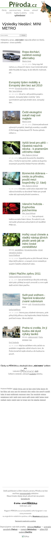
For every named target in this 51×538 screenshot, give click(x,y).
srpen (28, 394)
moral (46, 397)
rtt (5, 394)
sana (12, 391)
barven (43, 389)
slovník (8, 13)
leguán (25, 400)
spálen (33, 391)
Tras (32, 394)
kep (2, 391)
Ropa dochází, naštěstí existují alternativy (31, 55)
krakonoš (43, 400)
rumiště (47, 391)
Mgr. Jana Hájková (15, 91)
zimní (34, 389)
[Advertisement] (24, 444)
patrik (15, 397)
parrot (24, 397)
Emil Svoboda (14, 342)
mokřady (3, 400)
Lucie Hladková (14, 255)
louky (18, 400)
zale (9, 391)
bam (30, 389)
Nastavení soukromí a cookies (25, 521)
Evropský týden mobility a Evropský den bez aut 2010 (25, 84)
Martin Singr (26, 61)
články (4, 10)
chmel (40, 250)
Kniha (38, 389)
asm (24, 389)
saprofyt (41, 391)
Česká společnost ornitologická (20, 277)
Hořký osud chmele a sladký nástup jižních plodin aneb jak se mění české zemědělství (35, 240)
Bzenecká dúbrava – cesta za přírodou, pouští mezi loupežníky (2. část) (34, 178)
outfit (28, 397)
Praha (41, 337)
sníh (29, 304)
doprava (31, 88)
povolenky (37, 394)
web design (40, 516)
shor (37, 391)
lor (21, 400)
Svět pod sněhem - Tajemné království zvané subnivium (33, 298)
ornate (32, 397)
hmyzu (20, 389)
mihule (15, 389)
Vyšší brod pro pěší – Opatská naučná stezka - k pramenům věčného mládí (35, 147)
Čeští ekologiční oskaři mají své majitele (32, 115)
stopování (24, 391)
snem (19, 397)
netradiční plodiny (15, 253)
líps (32, 400)
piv (27, 389)
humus (41, 397)
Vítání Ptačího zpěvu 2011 (25, 273)
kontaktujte (25, 499)
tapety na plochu (20, 13)
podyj (11, 397)
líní (19, 391)
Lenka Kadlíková (14, 310)
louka (2, 394)
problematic (14, 394)
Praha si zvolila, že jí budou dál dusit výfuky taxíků (34, 331)
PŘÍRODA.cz (31, 503)
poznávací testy (15, 10)
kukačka (36, 400)
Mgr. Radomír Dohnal (30, 155)
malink (14, 400)
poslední (32, 374)
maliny (9, 400)
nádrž (37, 397)
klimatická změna (21, 88)
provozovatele (25, 493)
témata (26, 10)
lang (29, 400)
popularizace (5, 397)
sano (15, 391)
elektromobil (33, 337)
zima (24, 307)
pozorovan (22, 394)
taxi (30, 340)
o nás (32, 13)
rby (47, 389)
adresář (35, 10)
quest (8, 394)
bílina (5, 391)
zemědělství (19, 250)
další (36, 371)
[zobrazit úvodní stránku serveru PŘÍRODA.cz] (25, 4)
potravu (43, 394)
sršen (29, 391)
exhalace (25, 340)
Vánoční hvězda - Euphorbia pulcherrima (33, 207)
